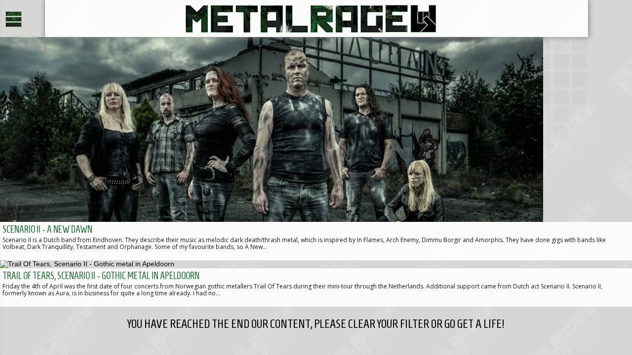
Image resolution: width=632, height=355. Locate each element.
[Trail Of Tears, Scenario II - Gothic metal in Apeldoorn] (316, 283)
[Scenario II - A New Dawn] (316, 148)
